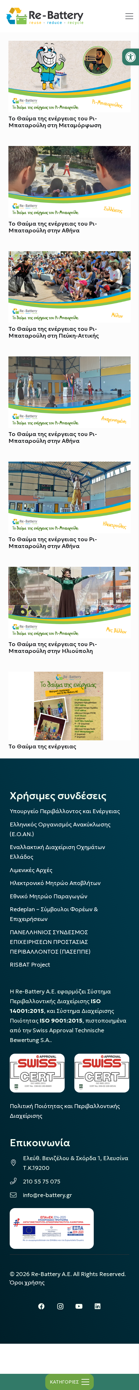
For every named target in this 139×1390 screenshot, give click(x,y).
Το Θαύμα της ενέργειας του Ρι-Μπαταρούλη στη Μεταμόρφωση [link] (54, 122)
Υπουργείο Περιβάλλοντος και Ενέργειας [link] (65, 811)
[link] (130, 57)
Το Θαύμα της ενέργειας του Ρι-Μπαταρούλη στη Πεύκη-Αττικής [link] (53, 332)
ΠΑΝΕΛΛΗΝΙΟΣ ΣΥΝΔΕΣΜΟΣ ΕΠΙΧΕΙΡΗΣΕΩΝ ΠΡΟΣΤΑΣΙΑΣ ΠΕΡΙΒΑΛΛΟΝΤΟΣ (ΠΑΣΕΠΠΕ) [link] (50, 942)
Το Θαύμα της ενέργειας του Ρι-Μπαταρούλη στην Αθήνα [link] (52, 227)
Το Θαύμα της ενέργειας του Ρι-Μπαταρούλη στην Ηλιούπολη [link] (52, 648)
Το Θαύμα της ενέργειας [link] (42, 746)
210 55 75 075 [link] (41, 1181)
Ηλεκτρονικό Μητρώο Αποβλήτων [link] (55, 883)
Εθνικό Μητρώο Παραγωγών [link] (48, 896)
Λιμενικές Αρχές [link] (31, 870)
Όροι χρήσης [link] (27, 1282)
